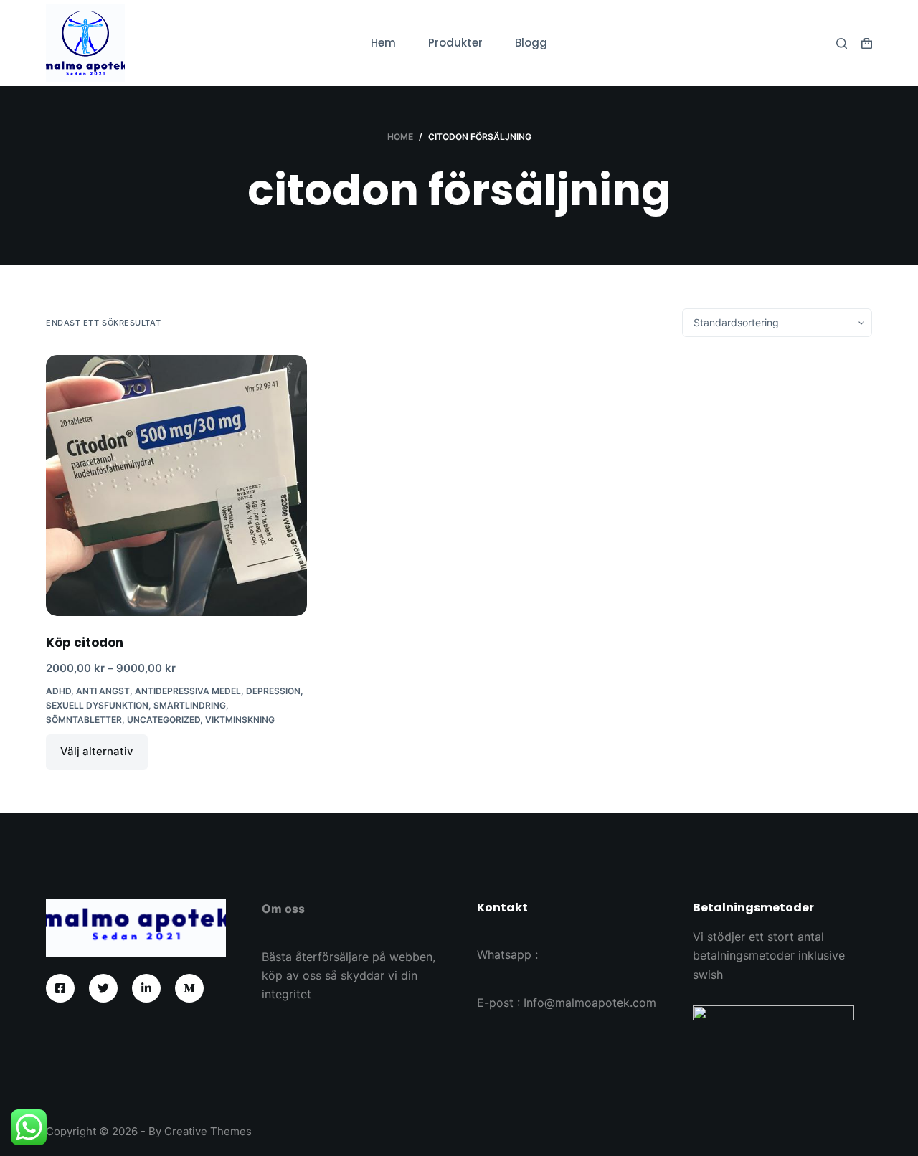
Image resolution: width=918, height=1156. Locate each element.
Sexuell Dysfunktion (97, 705)
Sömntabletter (84, 719)
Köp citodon (84, 642)
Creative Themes (208, 1131)
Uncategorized (163, 719)
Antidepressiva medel (188, 691)
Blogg (531, 42)
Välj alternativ (96, 751)
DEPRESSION (273, 691)
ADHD (58, 691)
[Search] (841, 43)
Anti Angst (103, 691)
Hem (383, 42)
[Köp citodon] (176, 485)
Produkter (455, 42)
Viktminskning (240, 719)
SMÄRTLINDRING (189, 705)
